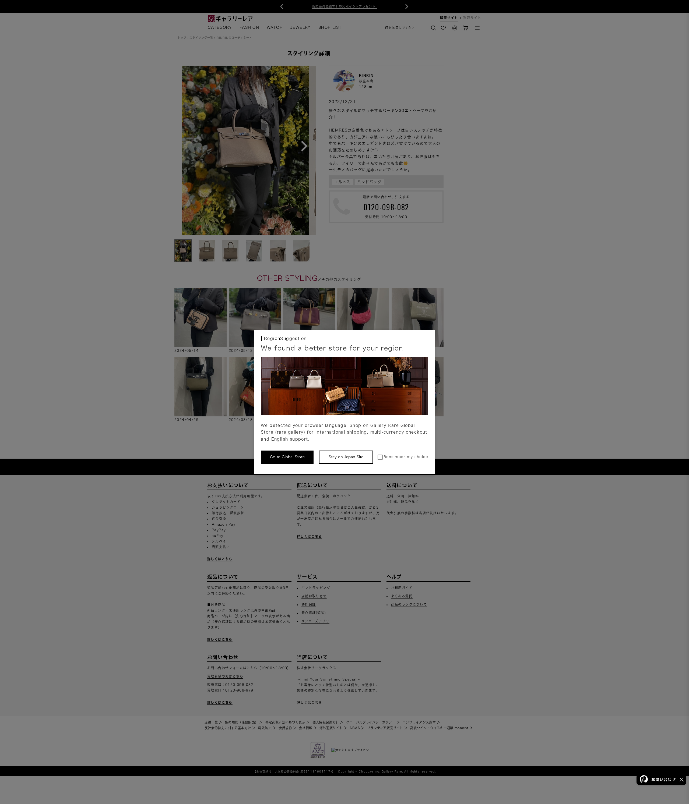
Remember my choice (406, 457)
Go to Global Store (287, 457)
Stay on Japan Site (346, 457)
